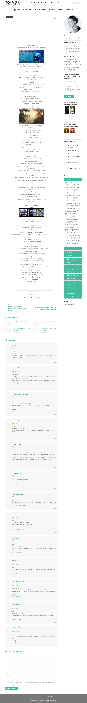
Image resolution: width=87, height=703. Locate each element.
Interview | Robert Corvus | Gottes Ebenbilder (48, 329)
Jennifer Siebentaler (18, 581)
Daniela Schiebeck (17, 473)
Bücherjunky (15, 420)
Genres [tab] (68, 179)
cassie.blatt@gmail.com (17, 552)
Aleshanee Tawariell (17, 368)
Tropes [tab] (68, 248)
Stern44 (14, 514)
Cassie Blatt (15, 538)
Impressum (45, 696)
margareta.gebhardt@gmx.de (18, 529)
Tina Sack (15, 345)
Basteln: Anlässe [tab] (70, 266)
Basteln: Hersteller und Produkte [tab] (72, 289)
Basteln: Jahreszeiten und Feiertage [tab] (72, 270)
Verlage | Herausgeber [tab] (72, 259)
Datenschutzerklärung (74, 86)
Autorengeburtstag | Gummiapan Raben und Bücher (74, 151)
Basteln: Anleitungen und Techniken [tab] (72, 283)
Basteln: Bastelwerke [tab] (71, 278)
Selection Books (16, 444)
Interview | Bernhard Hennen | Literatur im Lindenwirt (22, 329)
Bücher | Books (9, 16)
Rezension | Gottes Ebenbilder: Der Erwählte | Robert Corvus (48, 322)
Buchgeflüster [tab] (70, 262)
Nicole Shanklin (16, 628)
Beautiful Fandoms (17, 494)
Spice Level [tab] (69, 252)
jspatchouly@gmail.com (17, 596)
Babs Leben (24, 269)
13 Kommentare (39, 287)
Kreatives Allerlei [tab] (70, 293)
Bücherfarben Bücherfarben (20, 394)
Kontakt (34, 696)
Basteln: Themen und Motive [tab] (73, 275)
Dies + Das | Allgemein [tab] (72, 296)
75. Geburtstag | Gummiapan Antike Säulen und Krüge (74, 169)
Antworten (55, 362)
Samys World (15, 604)
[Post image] (8, 323)
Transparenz (51, 696)
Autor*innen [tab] (69, 255)
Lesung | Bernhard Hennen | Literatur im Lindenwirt (21, 322)
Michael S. (15, 560)
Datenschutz (39, 696)
